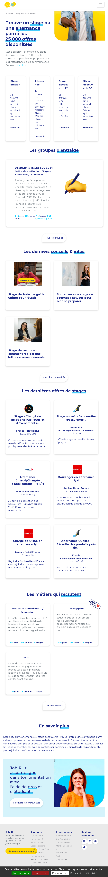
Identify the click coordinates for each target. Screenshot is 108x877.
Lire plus (20, 65)
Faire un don (62, 852)
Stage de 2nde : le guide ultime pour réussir (26, 296)
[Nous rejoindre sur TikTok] (84, 847)
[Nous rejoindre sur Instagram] (90, 841)
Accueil (9, 14)
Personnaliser (60, 873)
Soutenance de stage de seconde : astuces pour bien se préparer (75, 298)
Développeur (76, 608)
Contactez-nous (63, 836)
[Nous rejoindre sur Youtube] (95, 841)
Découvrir (15, 127)
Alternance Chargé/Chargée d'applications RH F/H (28, 480)
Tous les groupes (54, 238)
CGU (58, 849)
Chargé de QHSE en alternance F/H (27, 542)
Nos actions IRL (37, 839)
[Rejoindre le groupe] (75, 183)
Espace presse (37, 852)
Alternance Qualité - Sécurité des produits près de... (76, 544)
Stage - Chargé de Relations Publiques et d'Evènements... (27, 420)
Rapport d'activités (39, 859)
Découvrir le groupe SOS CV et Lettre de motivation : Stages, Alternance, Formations (33, 171)
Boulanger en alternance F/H (76, 478)
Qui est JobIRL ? (38, 836)
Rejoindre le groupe (43, 219)
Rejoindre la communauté (26, 803)
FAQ (58, 856)
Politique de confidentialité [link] (83, 873)
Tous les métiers (54, 705)
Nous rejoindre (63, 842)
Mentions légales (64, 846)
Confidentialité (63, 839)
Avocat (27, 657)
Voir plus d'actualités (54, 377)
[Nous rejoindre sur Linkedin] (84, 841)
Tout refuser (40, 873)
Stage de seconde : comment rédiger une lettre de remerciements (26, 354)
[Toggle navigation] (101, 5)
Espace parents (38, 846)
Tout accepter (21, 873)
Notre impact (37, 842)
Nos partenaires (38, 856)
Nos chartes (61, 859)
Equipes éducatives (40, 849)
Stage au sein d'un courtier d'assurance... (76, 418)
